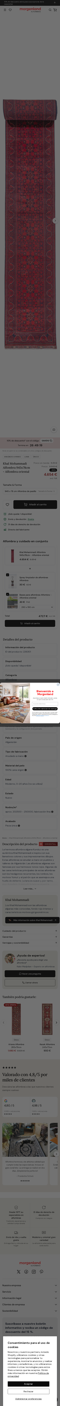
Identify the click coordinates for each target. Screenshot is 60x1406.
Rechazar (28, 1391)
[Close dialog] (58, 685)
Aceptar (28, 1383)
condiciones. (47, 715)
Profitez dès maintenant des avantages (45, 709)
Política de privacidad (40, 715)
